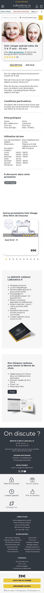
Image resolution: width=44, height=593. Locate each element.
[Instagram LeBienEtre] (19, 472)
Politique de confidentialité (22, 568)
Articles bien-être (12, 547)
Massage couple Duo (32, 547)
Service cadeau (32, 484)
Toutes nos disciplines (32, 551)
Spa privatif (32, 538)
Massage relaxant (32, 544)
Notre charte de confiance (22, 522)
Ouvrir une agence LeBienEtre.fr (22, 467)
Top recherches (12, 549)
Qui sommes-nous (22, 561)
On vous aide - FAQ (22, 529)
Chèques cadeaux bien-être (13, 540)
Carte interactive (12, 551)
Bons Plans (6, 11)
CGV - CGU (22, 564)
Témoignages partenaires (22, 460)
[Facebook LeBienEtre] (22, 472)
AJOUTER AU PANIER (22, 580)
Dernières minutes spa (12, 542)
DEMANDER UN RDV (22, 586)
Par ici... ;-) (24, 443)
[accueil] (22, 7)
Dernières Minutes (21, 11)
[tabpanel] (20, 237)
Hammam (32, 540)
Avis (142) (30, 65)
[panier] (41, 7)
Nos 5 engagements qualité (22, 520)
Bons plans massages (12, 538)
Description (16, 65)
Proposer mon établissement (22, 458)
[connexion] (37, 7)
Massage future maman (32, 549)
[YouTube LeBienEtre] (25, 472)
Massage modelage (32, 542)
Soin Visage (10, 183)
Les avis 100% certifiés (22, 525)
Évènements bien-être (12, 544)
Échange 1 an (11, 507)
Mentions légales (22, 566)
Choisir (12, 392)
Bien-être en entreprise (22, 527)
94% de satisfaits (32, 495)
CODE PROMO (22, 2)
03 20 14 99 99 (23, 445)
